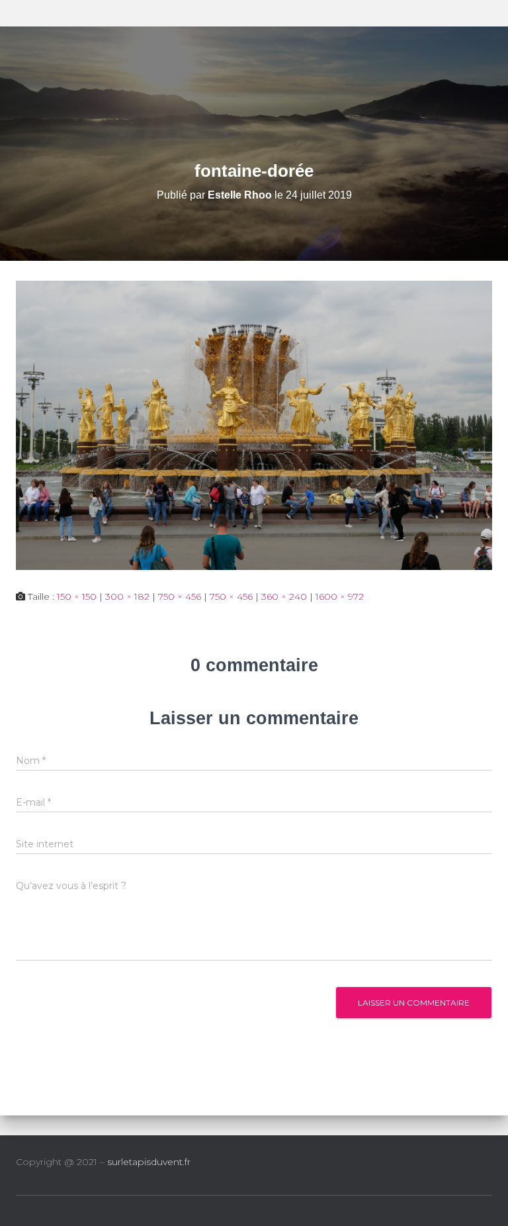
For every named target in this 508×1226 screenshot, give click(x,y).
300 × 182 (127, 596)
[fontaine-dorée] (254, 424)
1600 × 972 (340, 596)
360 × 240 (284, 596)
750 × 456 (179, 596)
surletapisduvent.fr (148, 1162)
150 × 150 (77, 596)
